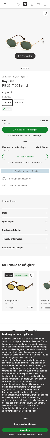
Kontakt (25, 330)
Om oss (14, 330)
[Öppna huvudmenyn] (4, 4)
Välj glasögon (27, 156)
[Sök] (11, 4)
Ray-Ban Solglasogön (20, 77)
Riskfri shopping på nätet (27, 171)
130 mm (19, 102)
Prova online (27, 56)
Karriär (36, 330)
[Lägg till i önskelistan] (45, 13)
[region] (25, 291)
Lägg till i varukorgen (27, 129)
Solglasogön (6, 77)
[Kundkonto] (31, 4)
